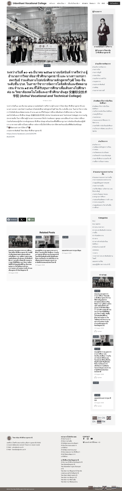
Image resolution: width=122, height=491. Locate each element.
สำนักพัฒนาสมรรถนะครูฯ (69, 450)
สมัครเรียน (60, 3)
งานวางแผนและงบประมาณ (101, 180)
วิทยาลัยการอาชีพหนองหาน (69, 482)
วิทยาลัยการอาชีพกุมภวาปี (69, 477)
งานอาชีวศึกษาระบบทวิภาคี (101, 158)
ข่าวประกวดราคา (98, 227)
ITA (99, 3)
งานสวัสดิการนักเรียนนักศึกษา (102, 126)
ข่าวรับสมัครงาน (98, 235)
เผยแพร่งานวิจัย (97, 261)
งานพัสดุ (95, 87)
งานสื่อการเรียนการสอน (100, 161)
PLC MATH (96, 224)
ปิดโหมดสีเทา (114, 3)
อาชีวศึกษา (64, 456)
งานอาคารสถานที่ (98, 90)
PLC (93, 221)
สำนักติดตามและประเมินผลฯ (69, 443)
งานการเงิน (96, 69)
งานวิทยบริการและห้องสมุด (101, 155)
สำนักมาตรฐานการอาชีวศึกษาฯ (70, 452)
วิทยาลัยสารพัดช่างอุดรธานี (69, 475)
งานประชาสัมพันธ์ (98, 84)
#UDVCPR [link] (11, 137)
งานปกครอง (96, 117)
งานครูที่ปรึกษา (97, 114)
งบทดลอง (95, 250)
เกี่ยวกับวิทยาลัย (73, 3)
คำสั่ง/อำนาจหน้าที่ (98, 247)
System (99, 331)
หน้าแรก (52, 3)
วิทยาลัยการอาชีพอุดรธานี (69, 471)
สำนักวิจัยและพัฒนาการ (68, 454)
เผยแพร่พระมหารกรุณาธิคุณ (71, 250)
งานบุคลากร (96, 81)
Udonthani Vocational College (29, 3)
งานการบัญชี (96, 72)
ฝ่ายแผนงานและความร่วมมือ (102, 177)
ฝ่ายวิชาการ (96, 145)
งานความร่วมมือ (98, 186)
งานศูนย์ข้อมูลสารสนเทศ (100, 183)
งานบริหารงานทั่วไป (99, 78)
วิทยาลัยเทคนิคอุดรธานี (68, 464)
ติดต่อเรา (93, 3)
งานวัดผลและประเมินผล (100, 152)
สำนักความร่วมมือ (66, 441)
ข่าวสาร (85, 3)
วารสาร (95, 253)
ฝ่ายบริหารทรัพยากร (99, 67)
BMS (103, 3)
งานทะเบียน (96, 75)
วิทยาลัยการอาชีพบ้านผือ (68, 479)
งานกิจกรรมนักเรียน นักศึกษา (102, 111)
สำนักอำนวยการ (66, 439)
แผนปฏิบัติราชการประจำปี (101, 264)
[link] (21, 134)
